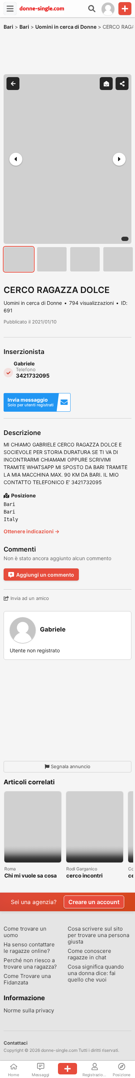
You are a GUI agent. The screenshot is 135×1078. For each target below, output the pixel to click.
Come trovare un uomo (25, 932)
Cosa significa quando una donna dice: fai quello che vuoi (96, 973)
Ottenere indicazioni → (31, 531)
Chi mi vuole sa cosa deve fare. (30, 876)
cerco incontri (84, 876)
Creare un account (94, 902)
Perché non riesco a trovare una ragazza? (30, 963)
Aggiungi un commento (45, 575)
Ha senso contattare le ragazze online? (29, 947)
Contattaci (15, 1043)
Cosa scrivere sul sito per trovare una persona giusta (98, 935)
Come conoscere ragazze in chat (89, 954)
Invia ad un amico (29, 598)
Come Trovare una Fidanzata (27, 979)
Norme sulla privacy (29, 1010)
